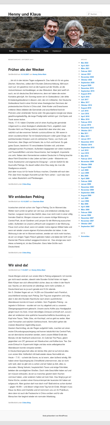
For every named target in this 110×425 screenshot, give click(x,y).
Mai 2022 (84, 62)
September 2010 (87, 147)
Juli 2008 (84, 198)
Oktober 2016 (86, 105)
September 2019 (87, 91)
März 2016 (85, 119)
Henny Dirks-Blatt (39, 74)
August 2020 (86, 85)
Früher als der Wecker (26, 69)
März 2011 (85, 136)
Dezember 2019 (87, 88)
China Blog (35, 51)
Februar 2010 (86, 158)
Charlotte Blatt (38, 201)
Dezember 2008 (87, 187)
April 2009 (85, 178)
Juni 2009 (85, 172)
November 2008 (87, 189)
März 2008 (85, 209)
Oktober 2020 (86, 79)
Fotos (46, 51)
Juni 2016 (85, 113)
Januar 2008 (86, 215)
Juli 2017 (84, 99)
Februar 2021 (86, 71)
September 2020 (87, 82)
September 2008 (87, 192)
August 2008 (86, 195)
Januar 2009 (86, 184)
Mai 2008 (84, 203)
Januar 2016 (86, 125)
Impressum (57, 51)
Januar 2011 (86, 139)
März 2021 (85, 68)
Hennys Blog (22, 51)
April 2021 (85, 65)
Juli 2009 (84, 170)
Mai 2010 (84, 156)
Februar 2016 (86, 122)
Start (11, 51)
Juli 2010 (84, 150)
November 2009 (87, 161)
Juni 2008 (85, 201)
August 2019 (86, 93)
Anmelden (85, 236)
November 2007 (87, 220)
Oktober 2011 (86, 130)
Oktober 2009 (86, 164)
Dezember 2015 (87, 127)
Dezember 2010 (87, 142)
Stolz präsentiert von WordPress (55, 415)
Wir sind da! (18, 265)
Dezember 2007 (87, 218)
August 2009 (86, 167)
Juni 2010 (85, 153)
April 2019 (85, 96)
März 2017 (85, 102)
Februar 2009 (86, 181)
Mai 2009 (84, 175)
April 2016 (85, 116)
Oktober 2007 (86, 223)
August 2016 (86, 108)
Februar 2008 (86, 212)
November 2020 (87, 77)
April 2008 (85, 206)
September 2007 (87, 226)
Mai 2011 (84, 133)
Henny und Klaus (24, 14)
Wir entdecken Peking (26, 196)
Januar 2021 (86, 74)
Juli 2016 (84, 110)
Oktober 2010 (86, 144)
